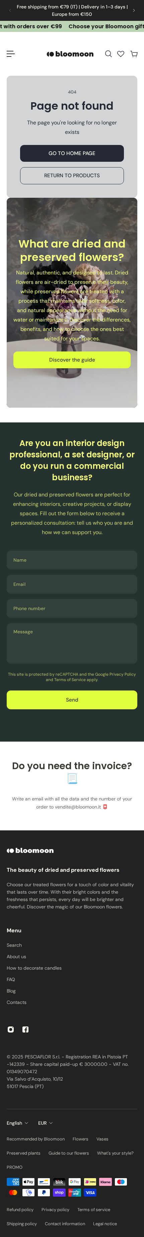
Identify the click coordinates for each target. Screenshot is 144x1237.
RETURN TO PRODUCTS (72, 175)
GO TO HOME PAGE (72, 153)
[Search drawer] (108, 53)
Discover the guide (72, 360)
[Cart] (133, 53)
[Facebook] (25, 1029)
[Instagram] (10, 1029)
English (14, 1123)
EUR (42, 1123)
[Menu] (10, 54)
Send (72, 700)
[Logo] (71, 54)
